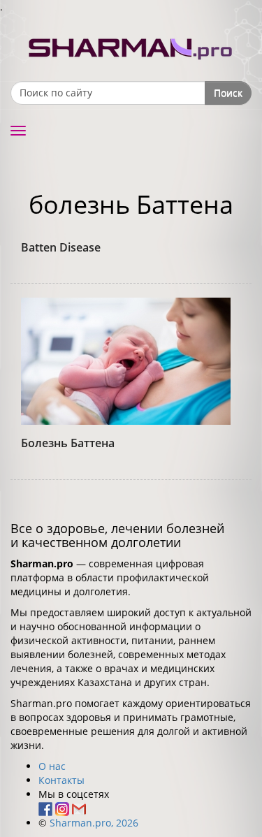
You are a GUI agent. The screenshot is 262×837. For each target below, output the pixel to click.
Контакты (61, 780)
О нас (52, 766)
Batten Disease (61, 247)
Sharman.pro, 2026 (94, 822)
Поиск (228, 92)
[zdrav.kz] (131, 45)
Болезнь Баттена (68, 443)
